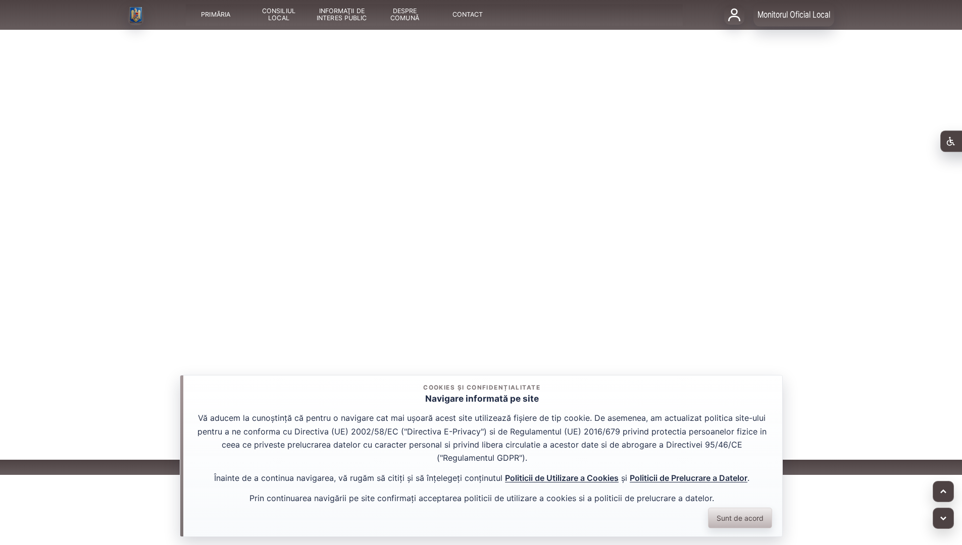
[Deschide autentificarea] (734, 14)
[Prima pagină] (136, 15)
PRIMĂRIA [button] (215, 15)
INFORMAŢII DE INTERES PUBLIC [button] (342, 15)
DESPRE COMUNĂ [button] (404, 15)
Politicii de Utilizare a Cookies (562, 478)
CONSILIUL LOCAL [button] (278, 15)
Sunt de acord (740, 518)
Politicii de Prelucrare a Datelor (688, 478)
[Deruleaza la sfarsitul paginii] (943, 518)
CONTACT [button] (467, 15)
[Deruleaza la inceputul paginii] (943, 491)
